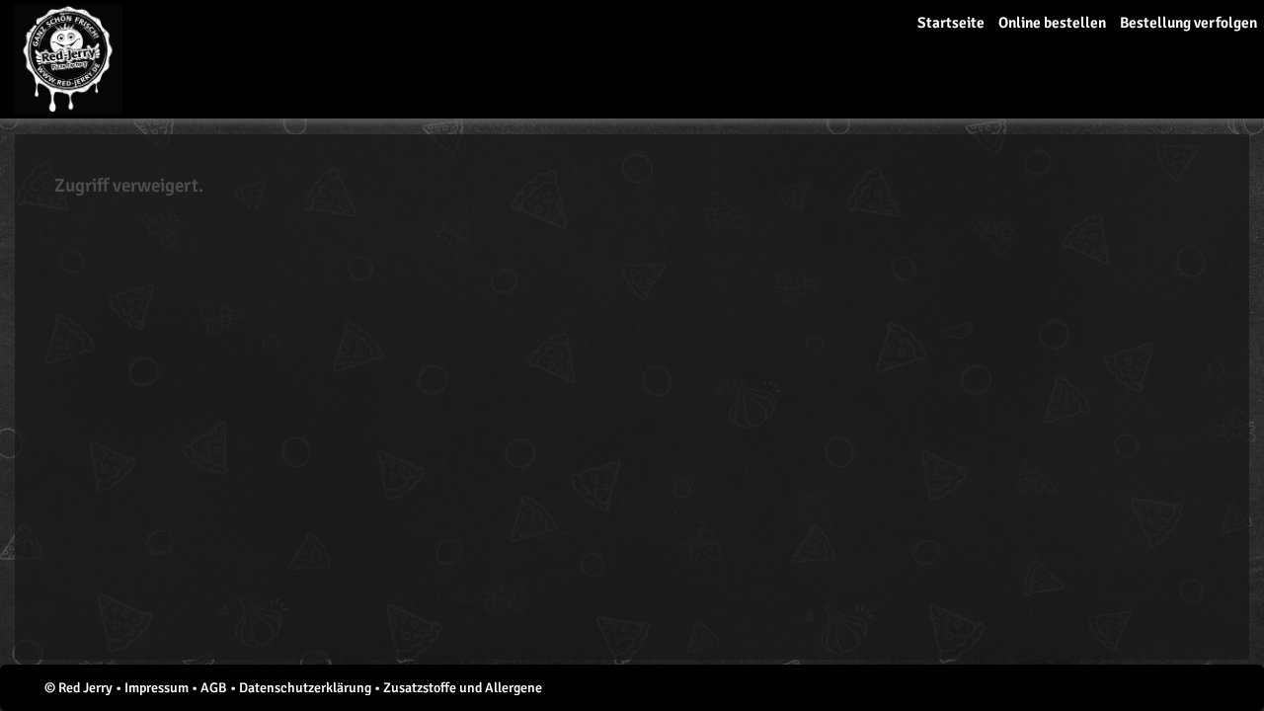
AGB (213, 687)
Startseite (951, 23)
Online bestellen (1052, 23)
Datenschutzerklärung (305, 687)
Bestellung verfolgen (1188, 23)
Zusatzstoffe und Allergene (462, 687)
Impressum (156, 687)
